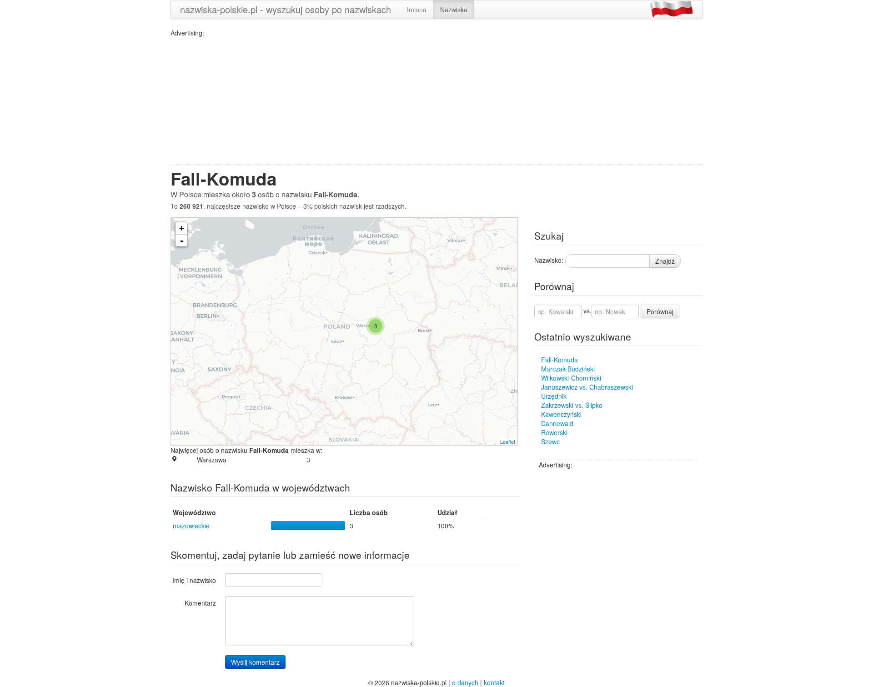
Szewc (550, 441)
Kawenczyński (561, 414)
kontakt (494, 682)
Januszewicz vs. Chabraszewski (587, 386)
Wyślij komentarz (255, 662)
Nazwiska (453, 9)
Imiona (416, 9)
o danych (465, 682)
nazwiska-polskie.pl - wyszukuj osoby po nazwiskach (285, 9)
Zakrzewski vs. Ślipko (571, 405)
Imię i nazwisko (194, 580)
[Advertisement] (436, 101)
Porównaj (660, 311)
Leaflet (507, 441)
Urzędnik (554, 396)
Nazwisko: (548, 260)
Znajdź (665, 261)
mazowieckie (191, 525)
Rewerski (554, 432)
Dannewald (557, 423)
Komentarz (200, 602)
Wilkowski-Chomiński (571, 377)
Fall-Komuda (559, 359)
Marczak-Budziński (568, 368)
